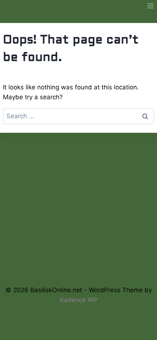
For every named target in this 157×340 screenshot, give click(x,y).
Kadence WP (78, 300)
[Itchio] (79, 259)
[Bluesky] (54, 259)
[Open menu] (150, 5)
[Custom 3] (103, 259)
